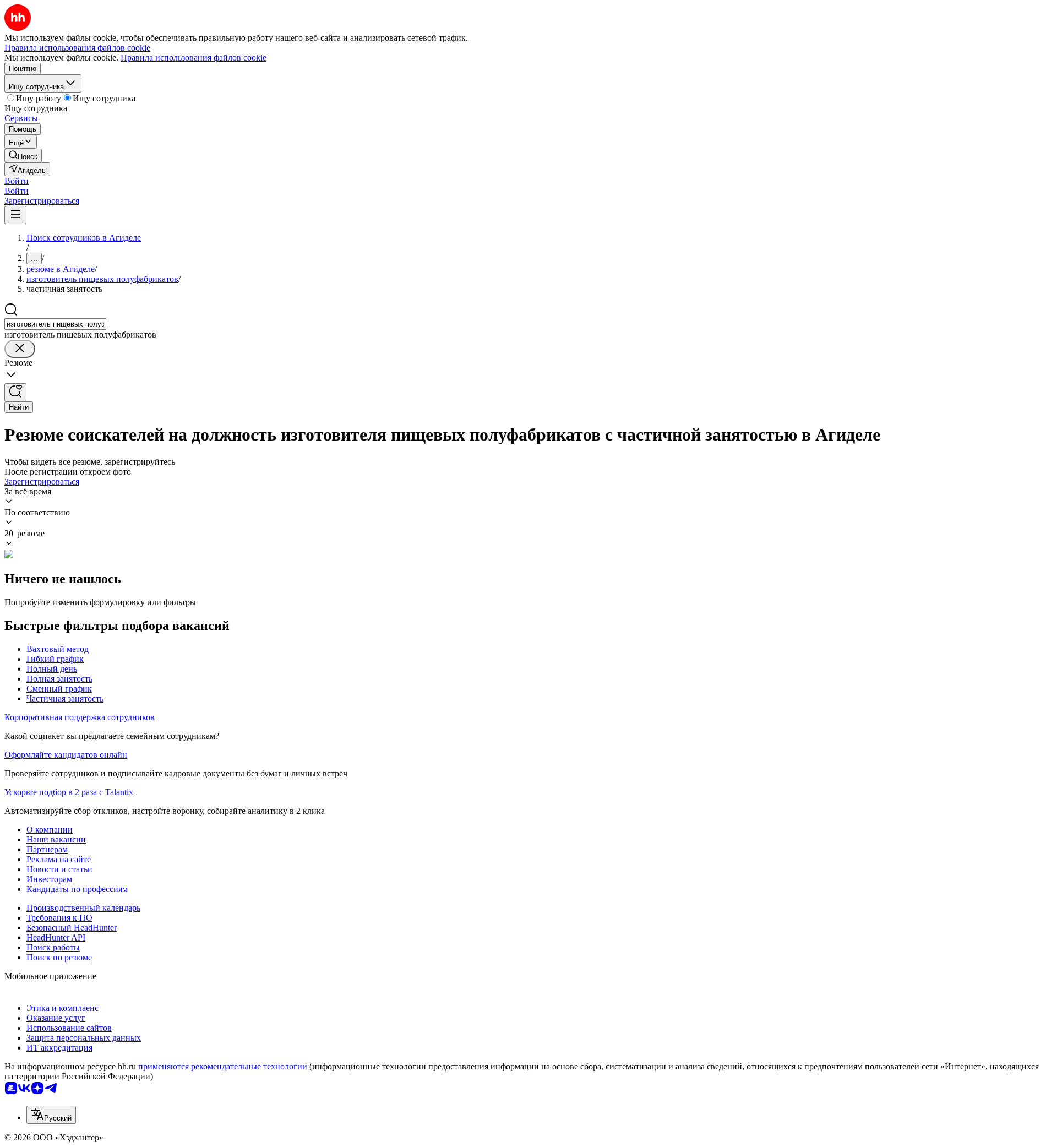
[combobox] (55, 324)
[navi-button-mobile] (15, 215)
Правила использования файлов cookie (193, 57)
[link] (23, 155)
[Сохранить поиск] (15, 392)
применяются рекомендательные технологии (222, 1066)
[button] (16, 181)
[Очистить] (19, 349)
